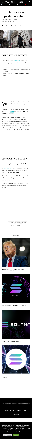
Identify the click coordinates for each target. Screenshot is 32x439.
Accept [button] (16, 435)
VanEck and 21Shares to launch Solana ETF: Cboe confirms (16, 376)
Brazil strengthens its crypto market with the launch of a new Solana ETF (14, 306)
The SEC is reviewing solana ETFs (11, 341)
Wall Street (20, 225)
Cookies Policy (14, 407)
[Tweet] (7, 25)
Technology (12, 225)
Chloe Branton (6, 19)
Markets (15, 19)
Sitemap (19, 410)
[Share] (2, 25)
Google (9, 168)
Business (11, 222)
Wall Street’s (17, 60)
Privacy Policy (23, 407)
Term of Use (8, 410)
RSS (14, 410)
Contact (25, 410)
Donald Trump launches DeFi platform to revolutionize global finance (13, 270)
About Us (7, 407)
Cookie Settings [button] (7, 435)
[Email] (16, 25)
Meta (5, 168)
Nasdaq (12, 111)
